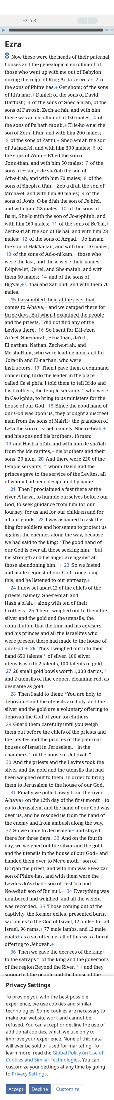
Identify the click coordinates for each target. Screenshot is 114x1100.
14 (45, 277)
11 (55, 224)
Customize (68, 1089)
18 (51, 406)
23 (67, 565)
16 (41, 330)
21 (14, 489)
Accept (15, 1089)
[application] (57, 30)
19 (9, 443)
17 (37, 368)
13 (9, 254)
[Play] (3, 30)
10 (64, 208)
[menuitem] (8, 7)
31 (14, 792)
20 (41, 459)
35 (43, 906)
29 (9, 724)
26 (33, 648)
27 (9, 671)
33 (57, 838)
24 (14, 588)
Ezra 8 (29, 20)
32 (9, 830)
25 (32, 610)
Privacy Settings (29, 1074)
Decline (40, 1089)
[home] (8, 7)
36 (14, 952)
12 (25, 239)
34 (70, 891)
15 (14, 299)
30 (9, 762)
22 (41, 519)
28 (14, 694)
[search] (106, 7)
